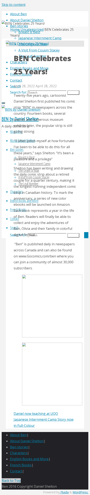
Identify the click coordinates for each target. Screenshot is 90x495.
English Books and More (29, 459)
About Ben (18, 435)
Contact (16, 471)
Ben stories (19, 447)
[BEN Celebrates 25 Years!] (27, 43)
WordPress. (80, 492)
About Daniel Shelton (27, 441)
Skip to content (14, 4)
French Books (21, 465)
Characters (18, 453)
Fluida (64, 492)
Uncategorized (32, 29)
